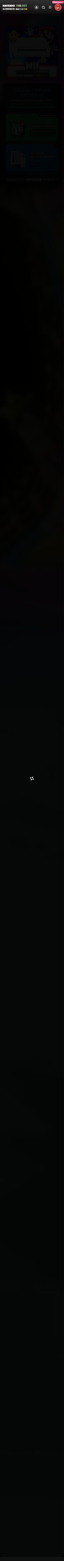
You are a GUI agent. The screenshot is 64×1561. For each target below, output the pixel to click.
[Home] (36, 7)
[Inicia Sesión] (58, 7)
